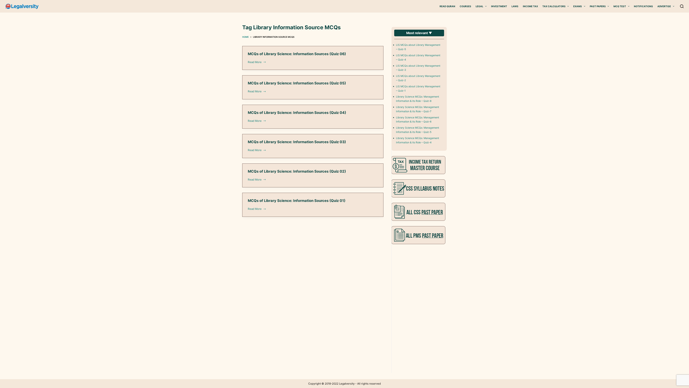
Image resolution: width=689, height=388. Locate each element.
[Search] (682, 6)
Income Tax (530, 6)
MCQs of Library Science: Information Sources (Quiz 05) (297, 83)
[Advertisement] (418, 303)
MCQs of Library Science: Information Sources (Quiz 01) (296, 200)
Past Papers (598, 6)
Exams (577, 6)
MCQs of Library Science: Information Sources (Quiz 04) (297, 112)
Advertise (664, 6)
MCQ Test (619, 6)
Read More (255, 62)
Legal (479, 6)
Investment (499, 6)
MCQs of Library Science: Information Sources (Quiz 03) (297, 142)
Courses (465, 6)
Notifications (643, 6)
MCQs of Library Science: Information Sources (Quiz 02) (297, 171)
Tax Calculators (554, 6)
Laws (515, 6)
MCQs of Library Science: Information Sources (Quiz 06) (297, 54)
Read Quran (447, 6)
